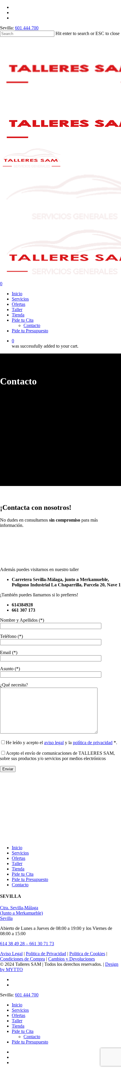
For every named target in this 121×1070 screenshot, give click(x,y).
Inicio (17, 847)
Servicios (20, 852)
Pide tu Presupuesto (30, 879)
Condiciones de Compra (22, 958)
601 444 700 (26, 27)
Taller (17, 863)
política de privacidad (92, 742)
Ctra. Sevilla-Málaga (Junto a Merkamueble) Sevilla (21, 913)
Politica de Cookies (87, 953)
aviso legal (54, 742)
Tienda (18, 868)
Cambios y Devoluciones (71, 958)
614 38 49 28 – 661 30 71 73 (27, 943)
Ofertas (18, 858)
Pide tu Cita (22, 874)
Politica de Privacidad (46, 953)
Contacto (20, 884)
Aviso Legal (11, 953)
